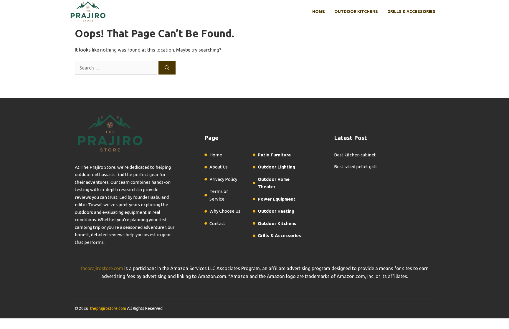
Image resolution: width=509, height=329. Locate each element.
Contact (217, 223)
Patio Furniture (274, 154)
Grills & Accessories (411, 11)
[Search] (167, 68)
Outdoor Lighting (276, 166)
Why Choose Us (224, 211)
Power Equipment (276, 198)
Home (318, 11)
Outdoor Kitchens (356, 11)
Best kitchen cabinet (355, 154)
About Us (218, 166)
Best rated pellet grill (355, 166)
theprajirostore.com (102, 268)
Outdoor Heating (276, 211)
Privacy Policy (223, 179)
